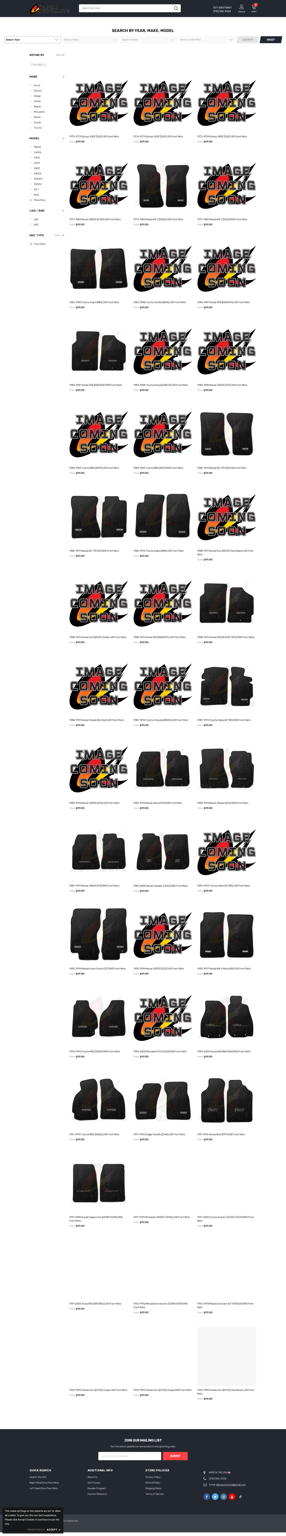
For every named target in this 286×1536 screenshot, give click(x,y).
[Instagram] (223, 1496)
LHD (36, 219)
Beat (36, 194)
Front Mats (40, 244)
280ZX (37, 173)
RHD (36, 224)
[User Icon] (241, 6)
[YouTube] (232, 1496)
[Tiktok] (240, 1496)
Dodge (37, 96)
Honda (37, 101)
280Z (37, 168)
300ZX (37, 184)
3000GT (38, 179)
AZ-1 (36, 189)
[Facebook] (206, 1496)
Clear (57, 235)
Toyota (38, 127)
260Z (37, 163)
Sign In (241, 12)
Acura (37, 85)
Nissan (37, 117)
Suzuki (37, 122)
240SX (37, 152)
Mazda (37, 106)
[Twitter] (215, 1496)
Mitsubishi (39, 112)
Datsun (38, 90)
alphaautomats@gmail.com (231, 1484)
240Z (37, 157)
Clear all (60, 55)
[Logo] (52, 8)
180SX (37, 147)
